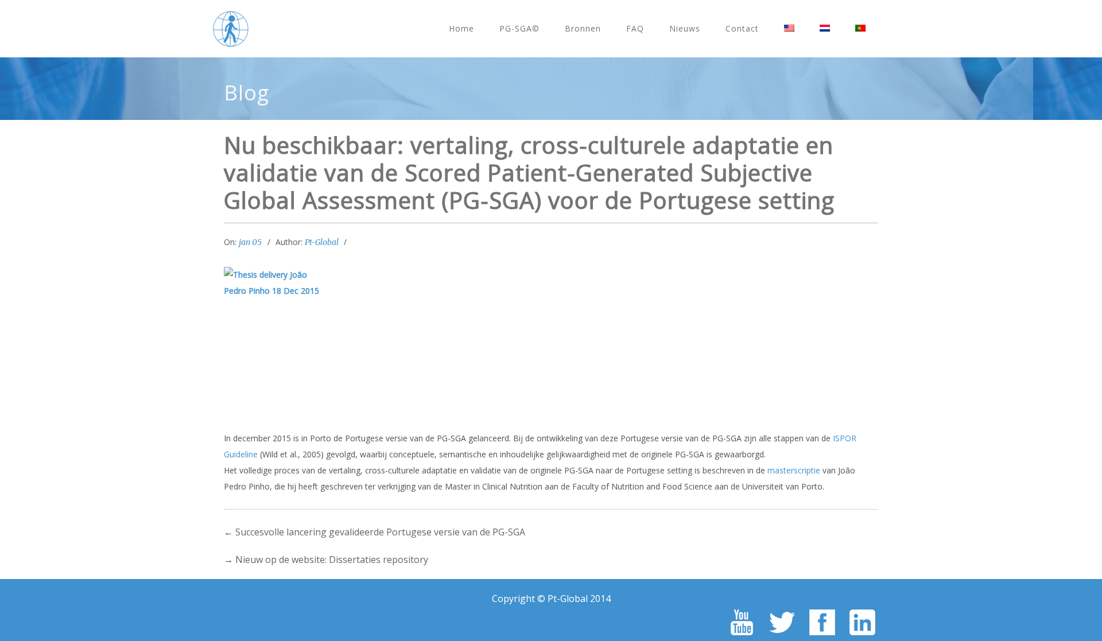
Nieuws (684, 28)
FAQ (635, 28)
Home (461, 28)
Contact (742, 28)
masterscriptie (793, 470)
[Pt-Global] (230, 28)
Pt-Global (322, 242)
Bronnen (583, 28)
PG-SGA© (519, 28)
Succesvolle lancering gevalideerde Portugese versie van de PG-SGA (380, 532)
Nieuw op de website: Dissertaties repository (331, 559)
